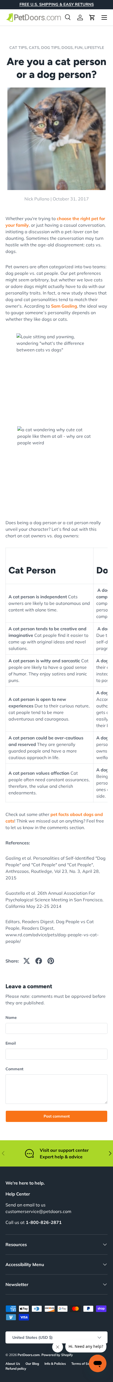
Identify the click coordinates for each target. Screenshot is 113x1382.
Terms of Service (84, 1363)
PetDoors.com (29, 1355)
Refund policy (15, 1368)
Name (11, 1017)
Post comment (57, 1116)
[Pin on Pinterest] (51, 961)
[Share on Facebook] (39, 961)
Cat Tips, (19, 47)
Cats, (35, 47)
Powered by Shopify (57, 1355)
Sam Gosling (64, 306)
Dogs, (68, 47)
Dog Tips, (51, 47)
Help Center (17, 1194)
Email (10, 1043)
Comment (14, 1068)
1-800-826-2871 (44, 1222)
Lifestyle (94, 47)
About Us (12, 1363)
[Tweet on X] (27, 961)
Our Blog (32, 1363)
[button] (92, 17)
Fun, (79, 47)
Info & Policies (55, 1363)
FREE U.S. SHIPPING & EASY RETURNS (56, 4)
